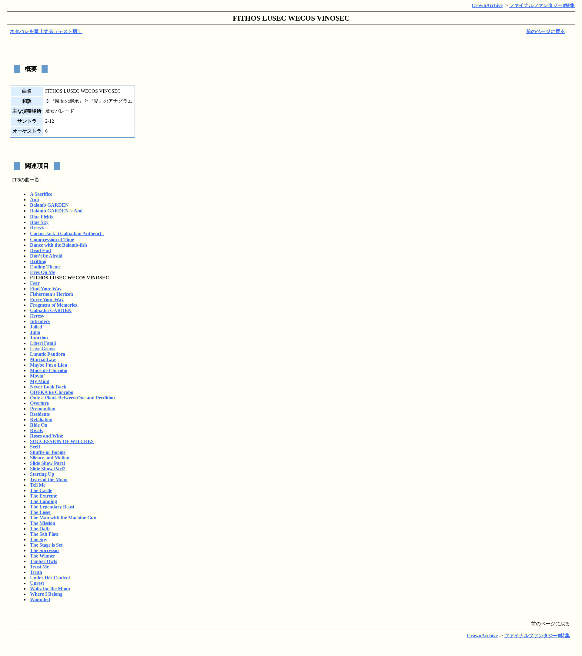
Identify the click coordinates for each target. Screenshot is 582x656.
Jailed (36, 326)
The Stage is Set (46, 545)
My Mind (39, 381)
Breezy (37, 227)
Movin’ (37, 375)
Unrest (37, 583)
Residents (40, 414)
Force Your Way (47, 299)
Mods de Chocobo (48, 370)
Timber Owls (43, 561)
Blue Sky (39, 222)
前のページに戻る (545, 31)
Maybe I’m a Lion (48, 365)
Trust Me (39, 566)
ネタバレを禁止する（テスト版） (46, 31)
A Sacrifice (41, 194)
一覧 (34, 179)
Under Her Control (50, 577)
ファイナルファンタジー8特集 (542, 5)
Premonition (42, 408)
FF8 (16, 179)
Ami (34, 199)
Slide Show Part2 (47, 468)
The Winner (42, 555)
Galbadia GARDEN (51, 310)
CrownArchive (487, 5)
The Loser (40, 512)
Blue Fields (41, 216)
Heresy (37, 315)
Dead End (40, 250)
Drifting (38, 261)
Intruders (40, 321)
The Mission (42, 523)
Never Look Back (48, 386)
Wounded (40, 599)
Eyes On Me (42, 272)
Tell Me (37, 485)
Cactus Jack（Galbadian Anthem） (67, 233)
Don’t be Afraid (46, 255)
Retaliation (41, 419)
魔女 (60, 101)
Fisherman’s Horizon (51, 294)
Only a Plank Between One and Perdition (72, 397)
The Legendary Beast (52, 506)
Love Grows (42, 348)
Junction (39, 337)
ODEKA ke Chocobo (51, 392)
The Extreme (43, 495)
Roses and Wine (46, 435)
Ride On (38, 425)
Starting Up (42, 474)
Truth (36, 572)
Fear (35, 283)
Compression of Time (52, 239)
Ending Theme (45, 266)
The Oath (40, 528)
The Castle (41, 490)
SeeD (35, 446)
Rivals (36, 430)
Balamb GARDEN (49, 205)
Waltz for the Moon (50, 588)
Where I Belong (46, 594)
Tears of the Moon (49, 479)
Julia (35, 332)
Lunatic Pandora (47, 354)
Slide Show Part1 (47, 463)
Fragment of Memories (53, 305)
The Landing (43, 501)
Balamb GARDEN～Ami (56, 210)
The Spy (38, 539)
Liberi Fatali (43, 343)
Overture (39, 403)
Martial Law (43, 359)
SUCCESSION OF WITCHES (62, 441)
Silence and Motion (49, 457)
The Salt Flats (44, 534)
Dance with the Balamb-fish (58, 245)
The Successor (44, 550)
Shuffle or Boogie (47, 452)
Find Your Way (46, 288)
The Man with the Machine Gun (63, 517)
